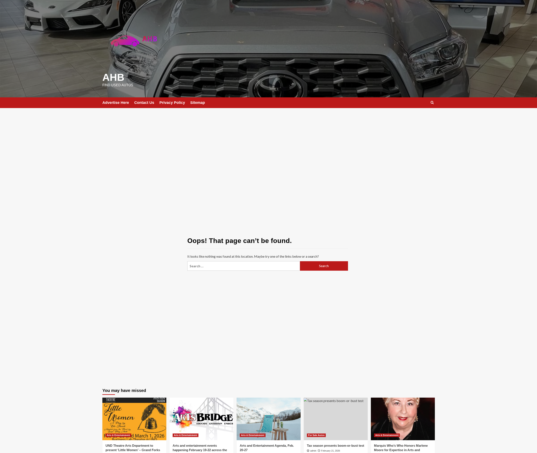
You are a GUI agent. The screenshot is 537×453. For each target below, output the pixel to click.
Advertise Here (115, 103)
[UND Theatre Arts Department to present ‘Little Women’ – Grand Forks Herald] (134, 419)
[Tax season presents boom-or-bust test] (336, 419)
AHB (113, 77)
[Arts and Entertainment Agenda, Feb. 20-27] (269, 419)
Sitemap (197, 103)
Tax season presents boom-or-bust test (335, 445)
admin (313, 450)
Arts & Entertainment (118, 435)
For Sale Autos (316, 435)
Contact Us (144, 103)
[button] (432, 102)
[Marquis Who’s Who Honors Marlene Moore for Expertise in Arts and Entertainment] (403, 419)
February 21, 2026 (330, 450)
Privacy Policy (172, 103)
